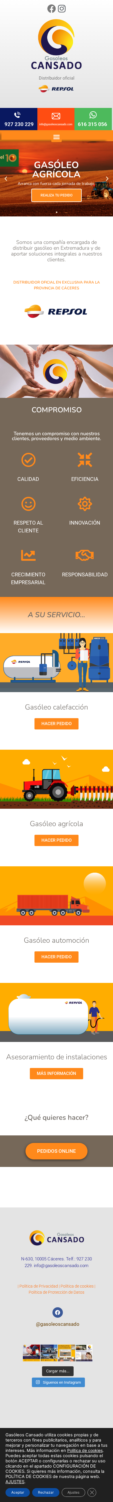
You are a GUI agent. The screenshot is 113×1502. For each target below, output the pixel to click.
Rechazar (46, 1492)
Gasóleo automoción (56, 940)
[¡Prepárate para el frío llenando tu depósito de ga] (84, 1353)
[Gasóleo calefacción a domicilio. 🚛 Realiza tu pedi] (66, 1353)
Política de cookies (77, 1286)
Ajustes (73, 1492)
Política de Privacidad (38, 1286)
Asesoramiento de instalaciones (56, 1057)
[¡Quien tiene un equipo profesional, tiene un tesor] (49, 1353)
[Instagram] (61, 8)
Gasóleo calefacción (56, 707)
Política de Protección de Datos (56, 1292)
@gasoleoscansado (57, 1324)
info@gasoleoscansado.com (61, 1265)
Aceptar (17, 1492)
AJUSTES (15, 1481)
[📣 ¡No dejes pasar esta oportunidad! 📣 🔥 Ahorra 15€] (31, 1353)
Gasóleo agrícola (56, 824)
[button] (56, 137)
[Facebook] (51, 8)
